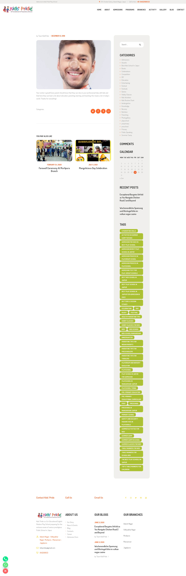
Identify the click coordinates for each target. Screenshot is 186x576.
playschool (125, 121)
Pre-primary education (131, 392)
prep (123, 403)
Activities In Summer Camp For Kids (130, 236)
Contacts (70, 531)
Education (125, 80)
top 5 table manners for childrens (131, 467)
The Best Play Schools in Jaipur (131, 460)
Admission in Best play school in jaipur (130, 250)
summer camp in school (131, 440)
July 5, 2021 (93, 165)
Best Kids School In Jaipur (130, 65)
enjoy (124, 313)
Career (69, 534)
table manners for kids (131, 448)
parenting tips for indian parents (129, 343)
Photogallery (126, 118)
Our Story (70, 522)
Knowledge (125, 106)
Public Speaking (127, 132)
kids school (133, 329)
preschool (125, 126)
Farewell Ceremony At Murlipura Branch (54, 169)
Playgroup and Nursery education (131, 364)
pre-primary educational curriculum (131, 397)
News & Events (72, 525)
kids (123, 329)
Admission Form (72, 537)
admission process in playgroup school (130, 257)
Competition (126, 74)
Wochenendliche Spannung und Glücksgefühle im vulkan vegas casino (131, 211)
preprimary (125, 124)
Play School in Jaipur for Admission (130, 375)
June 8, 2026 (99, 522)
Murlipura (127, 536)
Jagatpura (127, 548)
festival (134, 313)
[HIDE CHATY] (5, 571)
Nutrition (124, 112)
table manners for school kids (129, 453)
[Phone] (5, 559)
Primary (124, 129)
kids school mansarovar (131, 333)
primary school (128, 415)
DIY (123, 77)
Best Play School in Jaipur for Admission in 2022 (131, 294)
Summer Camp (127, 135)
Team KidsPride (101, 537)
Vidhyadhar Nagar (130, 530)
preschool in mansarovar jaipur (129, 409)
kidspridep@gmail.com (47, 548)
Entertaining (126, 83)
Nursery (124, 109)
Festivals (124, 89)
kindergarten (126, 103)
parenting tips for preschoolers (129, 350)
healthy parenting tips (131, 317)
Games (124, 92)
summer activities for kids (130, 430)
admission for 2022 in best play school (130, 243)
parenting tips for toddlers (129, 357)
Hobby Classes (127, 95)
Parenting (125, 115)
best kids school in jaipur (129, 278)
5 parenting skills (129, 231)
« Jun (122, 178)
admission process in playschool (130, 264)
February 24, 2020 (54, 165)
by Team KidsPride (42, 36)
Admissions (125, 60)
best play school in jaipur (129, 285)
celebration (126, 308)
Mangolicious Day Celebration (93, 168)
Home (137, 19)
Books (124, 68)
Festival (124, 86)
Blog (68, 528)
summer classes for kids (131, 444)
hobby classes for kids (131, 325)
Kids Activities (126, 97)
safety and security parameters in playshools (130, 422)
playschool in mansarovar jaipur (129, 382)
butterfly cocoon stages (129, 302)
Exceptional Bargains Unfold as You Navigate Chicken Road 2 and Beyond (131, 197)
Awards (124, 63)
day (137, 308)
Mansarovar (127, 542)
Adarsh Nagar (128, 524)
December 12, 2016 (58, 36)
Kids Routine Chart (128, 100)
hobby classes (127, 321)
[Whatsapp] (5, 565)
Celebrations (126, 71)
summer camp (127, 436)
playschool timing (129, 388)
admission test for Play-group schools (130, 271)
